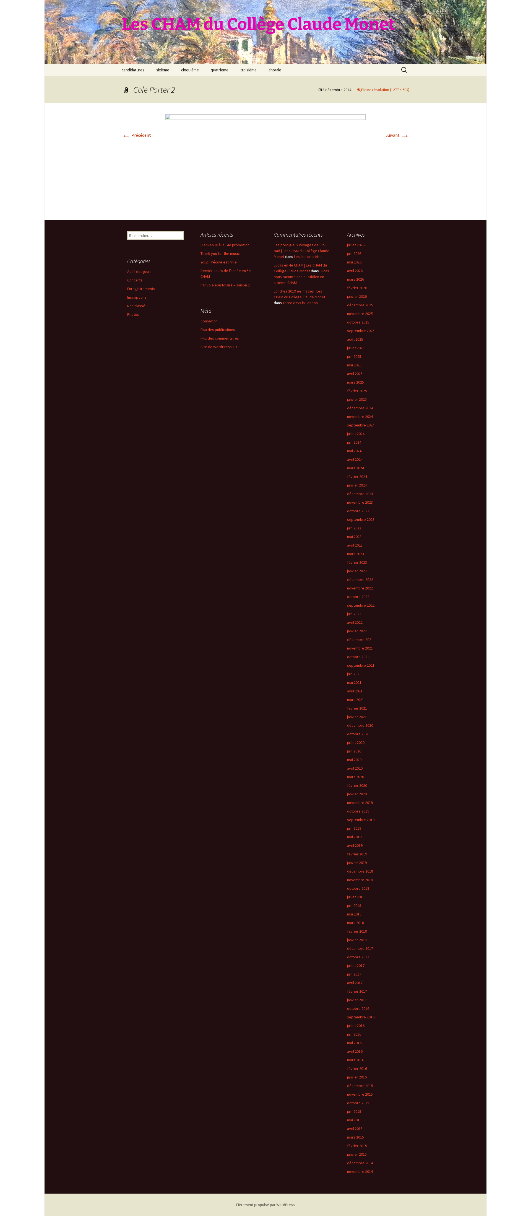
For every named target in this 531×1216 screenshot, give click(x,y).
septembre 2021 (360, 665)
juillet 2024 (356, 433)
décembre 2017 (360, 948)
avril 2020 (355, 768)
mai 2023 (354, 536)
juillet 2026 (356, 244)
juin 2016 (354, 1034)
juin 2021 (354, 673)
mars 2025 (355, 382)
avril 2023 (355, 545)
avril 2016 (355, 1051)
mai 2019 (354, 836)
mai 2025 (354, 365)
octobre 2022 (358, 596)
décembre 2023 (360, 493)
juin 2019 (354, 828)
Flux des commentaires (220, 338)
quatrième (219, 70)
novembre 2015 (360, 1094)
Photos (133, 314)
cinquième (190, 70)
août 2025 (355, 339)
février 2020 (357, 785)
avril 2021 (355, 691)
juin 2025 (354, 356)
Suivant (397, 135)
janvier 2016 (357, 1077)
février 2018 (357, 931)
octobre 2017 (358, 956)
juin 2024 (354, 442)
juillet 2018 (356, 896)
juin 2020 (354, 751)
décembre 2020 (360, 725)
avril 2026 (355, 270)
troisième (248, 70)
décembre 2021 (360, 639)
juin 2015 (354, 1111)
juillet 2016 (356, 1025)
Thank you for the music (220, 253)
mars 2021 (355, 699)
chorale (275, 70)
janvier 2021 (357, 716)
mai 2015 (354, 1119)
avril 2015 (355, 1128)
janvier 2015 (357, 1154)
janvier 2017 (357, 999)
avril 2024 (355, 459)
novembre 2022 (360, 588)
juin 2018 (354, 905)
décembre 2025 (360, 304)
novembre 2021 (360, 648)
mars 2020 (355, 776)
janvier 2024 (357, 485)
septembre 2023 (360, 519)
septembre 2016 (360, 1017)
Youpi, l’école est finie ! (219, 262)
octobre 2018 (358, 888)
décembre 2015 (360, 1085)
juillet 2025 (356, 347)
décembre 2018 (360, 871)
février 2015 (357, 1145)
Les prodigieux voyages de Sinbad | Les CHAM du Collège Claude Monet (301, 250)
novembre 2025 (360, 313)
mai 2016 (354, 1042)
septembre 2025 (360, 330)
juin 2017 (354, 974)
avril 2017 (355, 982)
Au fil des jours (139, 271)
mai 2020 (354, 759)
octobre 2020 (358, 733)
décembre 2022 (360, 579)
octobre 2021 (358, 656)
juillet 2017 (356, 965)
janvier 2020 (357, 793)
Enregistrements (141, 288)
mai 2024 (354, 450)
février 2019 (357, 854)
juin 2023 (354, 528)
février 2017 (357, 991)
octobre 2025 (358, 322)
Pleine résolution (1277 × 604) (385, 89)
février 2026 (357, 287)
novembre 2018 (360, 879)
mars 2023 (355, 553)
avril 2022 (355, 622)
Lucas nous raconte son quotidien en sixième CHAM (301, 276)
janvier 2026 (357, 296)
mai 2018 (354, 914)
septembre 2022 (360, 605)
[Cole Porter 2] (265, 161)
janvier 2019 (357, 862)
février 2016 (357, 1068)
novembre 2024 (360, 416)
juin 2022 (354, 613)
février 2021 (357, 708)
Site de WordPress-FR (219, 346)
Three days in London (300, 302)
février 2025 (357, 390)
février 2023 (357, 562)
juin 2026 (354, 253)
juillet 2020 (356, 742)
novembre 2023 (360, 502)
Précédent (136, 135)
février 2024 (357, 476)
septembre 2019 (360, 819)
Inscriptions (137, 297)
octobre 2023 (358, 510)
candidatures (133, 70)
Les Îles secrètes (308, 256)
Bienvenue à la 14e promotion (225, 244)
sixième (162, 70)
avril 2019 (355, 845)
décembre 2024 (360, 407)
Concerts (134, 280)
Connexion (209, 321)
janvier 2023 (357, 570)
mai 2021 (354, 682)
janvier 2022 (357, 630)
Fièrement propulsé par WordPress (265, 1204)
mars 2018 (355, 922)
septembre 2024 (360, 425)
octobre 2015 (358, 1102)
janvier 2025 (357, 399)
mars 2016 (355, 1059)
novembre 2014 (360, 1171)
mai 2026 (354, 262)
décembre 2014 (360, 1162)
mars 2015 (355, 1137)
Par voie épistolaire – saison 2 (225, 285)
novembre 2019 (360, 802)
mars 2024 (355, 467)
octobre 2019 (358, 811)
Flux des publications (218, 329)
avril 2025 (355, 373)
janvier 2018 (357, 939)
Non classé (136, 305)
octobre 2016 (358, 1008)
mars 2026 (355, 279)
